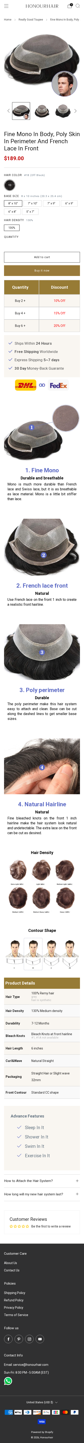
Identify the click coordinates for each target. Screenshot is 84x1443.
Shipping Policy (14, 1293)
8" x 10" (13, 203)
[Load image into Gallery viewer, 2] (42, 111)
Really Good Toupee (31, 19)
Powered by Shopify (42, 1432)
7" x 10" (32, 203)
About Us (10, 1263)
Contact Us (11, 1270)
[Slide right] (75, 111)
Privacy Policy (13, 1307)
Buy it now (42, 270)
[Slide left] (9, 111)
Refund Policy (14, 1300)
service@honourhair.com (30, 1364)
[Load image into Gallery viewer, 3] (63, 111)
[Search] (77, 6)
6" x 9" (69, 203)
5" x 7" (30, 211)
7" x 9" (51, 203)
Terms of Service (16, 1315)
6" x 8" (12, 211)
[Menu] (6, 6)
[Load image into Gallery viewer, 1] (21, 111)
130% (11, 227)
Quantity (11, 236)
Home (7, 19)
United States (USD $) (39, 1402)
